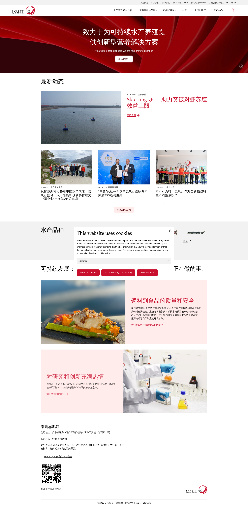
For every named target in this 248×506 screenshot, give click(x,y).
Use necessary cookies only (118, 272)
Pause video (241, 66)
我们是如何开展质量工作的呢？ (147, 325)
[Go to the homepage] (196, 489)
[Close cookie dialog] (170, 231)
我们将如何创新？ (55, 394)
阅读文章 (131, 115)
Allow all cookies (88, 272)
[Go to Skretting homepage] (23, 10)
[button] (123, 10)
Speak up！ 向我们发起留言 (58, 456)
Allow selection (147, 272)
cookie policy (104, 253)
